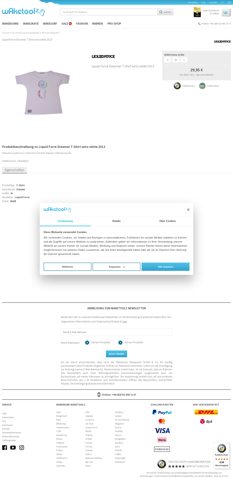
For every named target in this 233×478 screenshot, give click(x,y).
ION (87, 412)
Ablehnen (67, 266)
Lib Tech (89, 423)
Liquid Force (91, 427)
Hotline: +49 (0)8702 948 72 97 (216, 23)
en (229, 2)
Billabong (60, 423)
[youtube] (13, 450)
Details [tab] (116, 221)
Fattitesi (60, 442)
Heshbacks (61, 458)
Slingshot (119, 423)
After (58, 412)
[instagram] (21, 450)
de (222, 2)
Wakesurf (50, 23)
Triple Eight (120, 458)
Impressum (7, 425)
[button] (217, 12)
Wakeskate (31, 23)
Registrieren (116, 353)
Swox (117, 446)
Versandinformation (11, 432)
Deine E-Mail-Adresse (74, 332)
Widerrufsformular (10, 436)
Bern (58, 419)
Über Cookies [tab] (167, 221)
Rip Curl (89, 461)
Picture (88, 442)
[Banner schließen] (188, 210)
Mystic (88, 431)
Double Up (61, 435)
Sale (65, 23)
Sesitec (118, 415)
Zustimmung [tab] (65, 221)
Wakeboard (10, 23)
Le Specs (89, 419)
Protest (88, 450)
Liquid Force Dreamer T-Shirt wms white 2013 (40, 32)
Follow (59, 450)
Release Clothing (93, 458)
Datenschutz (8, 417)
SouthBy (119, 431)
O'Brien (89, 435)
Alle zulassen (165, 266)
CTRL (58, 431)
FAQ (203, 2)
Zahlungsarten (9, 440)
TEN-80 (118, 450)
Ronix (88, 465)
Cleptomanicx (63, 427)
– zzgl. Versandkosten (204, 74)
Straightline (120, 438)
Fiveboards (61, 446)
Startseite (6, 32)
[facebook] (4, 450)
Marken (97, 23)
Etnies (59, 438)
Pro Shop (114, 23)
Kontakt (213, 2)
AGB (4, 413)
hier (125, 321)
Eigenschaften (14, 170)
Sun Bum (119, 442)
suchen (167, 12)
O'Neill (88, 438)
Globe (59, 454)
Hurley (59, 461)
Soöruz (118, 427)
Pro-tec (89, 446)
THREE (118, 454)
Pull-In (88, 454)
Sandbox (119, 412)
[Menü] (227, 444)
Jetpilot (89, 415)
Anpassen (115, 266)
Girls (18, 32)
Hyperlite (60, 465)
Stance (118, 435)
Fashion (82, 23)
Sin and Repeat (122, 419)
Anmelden (192, 2)
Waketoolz (120, 461)
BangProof (61, 415)
